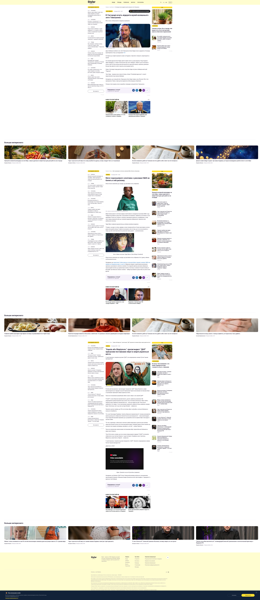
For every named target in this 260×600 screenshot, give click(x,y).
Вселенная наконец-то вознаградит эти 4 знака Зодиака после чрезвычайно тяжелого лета (96, 202)
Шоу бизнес (111, 7)
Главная (107, 7)
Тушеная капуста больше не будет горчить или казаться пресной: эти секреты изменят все (96, 364)
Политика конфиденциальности (152, 564)
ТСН (124, 52)
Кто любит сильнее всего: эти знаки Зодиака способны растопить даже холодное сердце (96, 71)
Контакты (137, 560)
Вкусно (133, 2)
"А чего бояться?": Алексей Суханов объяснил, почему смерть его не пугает (96, 396)
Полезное (126, 2)
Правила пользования (150, 560)
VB (143, 90)
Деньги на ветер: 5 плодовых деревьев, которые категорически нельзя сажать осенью (96, 371)
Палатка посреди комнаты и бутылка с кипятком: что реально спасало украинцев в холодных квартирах (95, 219)
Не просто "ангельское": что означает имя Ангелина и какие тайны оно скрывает (95, 23)
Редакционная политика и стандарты (153, 558)
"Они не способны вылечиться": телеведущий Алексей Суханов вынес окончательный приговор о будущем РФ (96, 404)
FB (133, 90)
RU (166, 2)
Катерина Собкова (72, 162)
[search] (161, 2)
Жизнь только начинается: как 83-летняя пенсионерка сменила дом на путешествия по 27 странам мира (96, 380)
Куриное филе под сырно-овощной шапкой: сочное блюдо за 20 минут (95, 78)
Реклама (137, 567)
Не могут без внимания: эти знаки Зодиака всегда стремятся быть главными (96, 349)
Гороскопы (140, 2)
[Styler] (91, 2)
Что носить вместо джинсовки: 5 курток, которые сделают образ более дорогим (95, 187)
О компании (137, 564)
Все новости (96, 91)
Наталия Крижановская (73, 335)
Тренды (119, 2)
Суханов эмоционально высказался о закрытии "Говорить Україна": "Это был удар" (96, 420)
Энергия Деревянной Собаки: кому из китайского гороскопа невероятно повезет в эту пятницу (96, 412)
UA (163, 2)
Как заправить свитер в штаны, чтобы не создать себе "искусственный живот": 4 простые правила (96, 46)
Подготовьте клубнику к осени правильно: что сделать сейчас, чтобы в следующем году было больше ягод (95, 31)
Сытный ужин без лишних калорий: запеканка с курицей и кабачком (96, 38)
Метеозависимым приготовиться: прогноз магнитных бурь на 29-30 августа (95, 86)
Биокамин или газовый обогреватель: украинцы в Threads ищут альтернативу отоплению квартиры (96, 62)
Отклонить (234, 595)
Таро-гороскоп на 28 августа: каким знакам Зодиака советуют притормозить (95, 388)
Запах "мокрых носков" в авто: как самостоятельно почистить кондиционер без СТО (96, 250)
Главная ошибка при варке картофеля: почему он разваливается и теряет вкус (94, 211)
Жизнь (110, 171)
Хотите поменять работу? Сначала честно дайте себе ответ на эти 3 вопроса (154, 160)
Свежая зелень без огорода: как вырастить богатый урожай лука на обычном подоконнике (95, 54)
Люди (113, 2)
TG (137, 90)
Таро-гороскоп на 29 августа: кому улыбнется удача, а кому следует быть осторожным (94, 160)
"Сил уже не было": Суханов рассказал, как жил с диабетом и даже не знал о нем (95, 356)
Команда (137, 562)
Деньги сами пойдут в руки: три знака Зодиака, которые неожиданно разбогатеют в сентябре (95, 14)
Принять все (248, 595)
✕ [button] (256, 592)
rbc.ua (170, 2)
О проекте (137, 558)
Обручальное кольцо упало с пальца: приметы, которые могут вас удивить (95, 235)
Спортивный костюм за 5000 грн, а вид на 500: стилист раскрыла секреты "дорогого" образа (96, 242)
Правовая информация (150, 562)
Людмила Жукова (7, 162)
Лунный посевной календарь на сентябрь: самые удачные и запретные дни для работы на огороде (33, 160)
